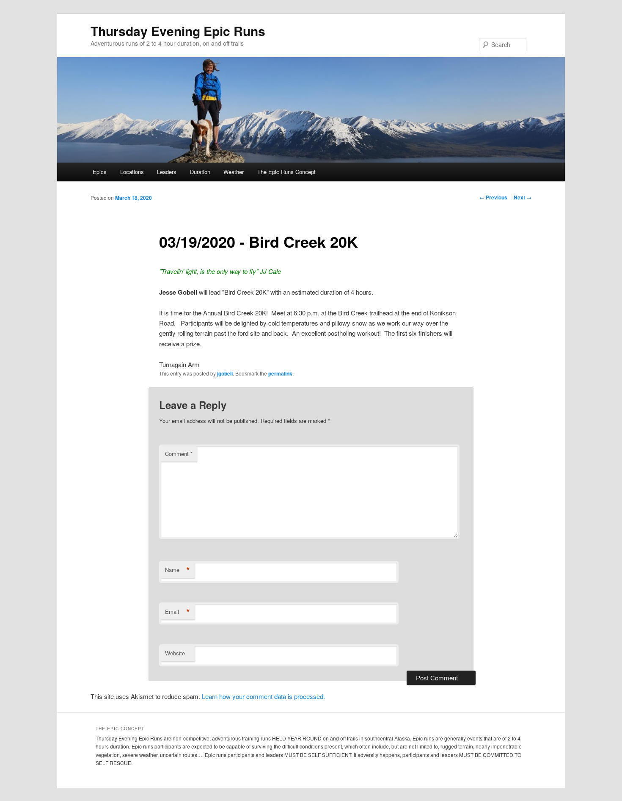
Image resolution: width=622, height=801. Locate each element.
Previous (493, 197)
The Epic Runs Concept (286, 172)
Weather (233, 172)
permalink (280, 373)
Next (522, 197)
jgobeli (225, 373)
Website (175, 653)
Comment (179, 454)
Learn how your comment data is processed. (263, 696)
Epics (100, 172)
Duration (200, 172)
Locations (132, 172)
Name (177, 570)
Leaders (166, 172)
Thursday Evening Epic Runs (178, 31)
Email (177, 612)
